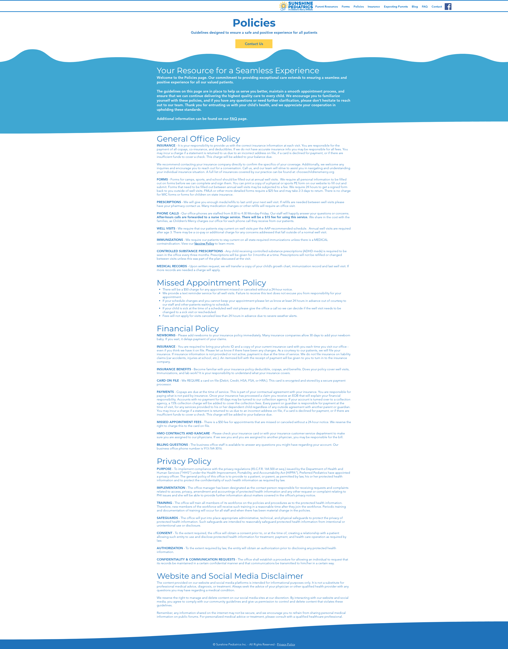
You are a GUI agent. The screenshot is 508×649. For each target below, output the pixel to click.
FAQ (233, 118)
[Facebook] (448, 6)
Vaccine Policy (204, 243)
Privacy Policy (286, 644)
